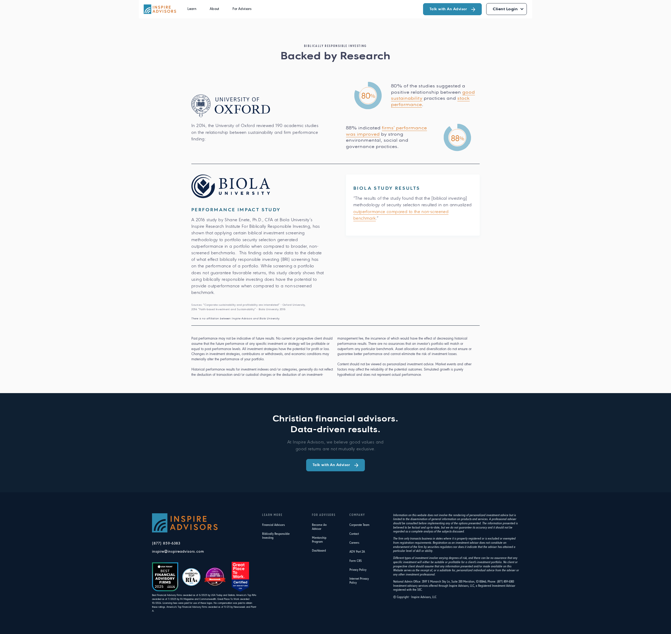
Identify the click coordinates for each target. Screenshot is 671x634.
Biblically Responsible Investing (276, 536)
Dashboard (319, 551)
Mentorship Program (319, 540)
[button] (192, 9)
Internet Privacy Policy (359, 581)
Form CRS (355, 561)
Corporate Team (359, 525)
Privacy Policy (357, 570)
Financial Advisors (273, 525)
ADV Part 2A (357, 552)
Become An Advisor (319, 527)
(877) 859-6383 (166, 544)
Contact (354, 534)
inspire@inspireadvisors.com (178, 552)
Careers (354, 543)
